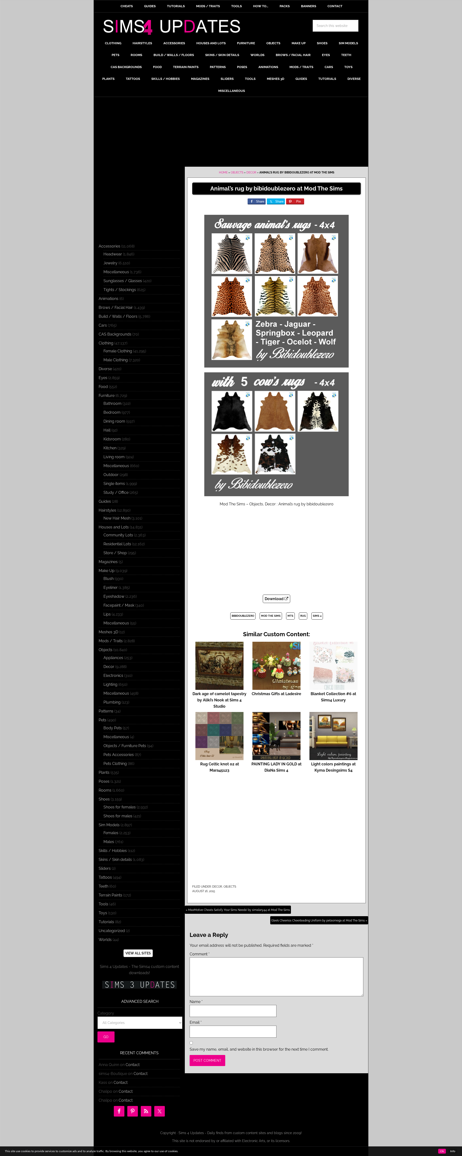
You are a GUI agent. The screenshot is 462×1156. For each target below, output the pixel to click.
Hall (106, 430)
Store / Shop (115, 553)
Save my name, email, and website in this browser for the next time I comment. (259, 1049)
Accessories (109, 246)
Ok (442, 1151)
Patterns (106, 711)
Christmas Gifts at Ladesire (276, 694)
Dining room (114, 421)
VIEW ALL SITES (138, 953)
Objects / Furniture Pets (124, 745)
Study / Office (115, 492)
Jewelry (110, 263)
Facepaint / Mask (118, 605)
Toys (103, 913)
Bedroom (112, 412)
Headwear (112, 254)
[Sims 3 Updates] (139, 984)
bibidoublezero (243, 615)
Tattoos (105, 877)
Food (103, 386)
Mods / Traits (111, 641)
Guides (105, 501)
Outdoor (111, 474)
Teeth (103, 886)
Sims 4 (317, 615)
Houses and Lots (114, 527)
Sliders (105, 868)
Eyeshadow (113, 596)
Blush (108, 578)
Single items (114, 483)
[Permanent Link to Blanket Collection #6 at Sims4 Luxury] (333, 687)
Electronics (113, 675)
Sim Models (109, 825)
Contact (133, 1064)
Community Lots (118, 535)
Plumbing (112, 702)
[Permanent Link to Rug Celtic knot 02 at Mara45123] (219, 758)
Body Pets (112, 728)
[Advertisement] (231, 133)
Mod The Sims (271, 615)
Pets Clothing (115, 763)
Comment (200, 954)
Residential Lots (117, 544)
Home (223, 172)
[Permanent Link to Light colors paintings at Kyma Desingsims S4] (333, 758)
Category (105, 1013)
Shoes (104, 799)
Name (196, 1001)
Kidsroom (112, 439)
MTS (290, 615)
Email (196, 1022)
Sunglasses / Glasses (122, 281)
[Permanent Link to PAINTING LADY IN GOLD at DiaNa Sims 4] (276, 758)
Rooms (105, 790)
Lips (107, 614)
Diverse (105, 369)
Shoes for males (117, 816)
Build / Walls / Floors (118, 316)
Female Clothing (117, 351)
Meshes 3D (108, 632)
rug (303, 615)
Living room (114, 457)
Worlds (105, 939)
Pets (102, 720)
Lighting (110, 684)
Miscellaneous (116, 272)
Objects (237, 172)
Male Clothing (115, 360)
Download (274, 599)
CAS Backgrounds (115, 334)
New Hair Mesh (116, 518)
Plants (104, 772)
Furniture (107, 395)
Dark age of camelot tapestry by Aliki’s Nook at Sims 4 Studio (219, 700)
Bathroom (112, 403)
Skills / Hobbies (113, 850)
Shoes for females (119, 807)
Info (452, 1151)
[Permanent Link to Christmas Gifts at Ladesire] (276, 687)
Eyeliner (110, 587)
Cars (103, 325)
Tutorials (106, 922)
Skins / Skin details (115, 859)
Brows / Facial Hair (116, 307)
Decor (251, 172)
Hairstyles (107, 510)
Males (108, 841)
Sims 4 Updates (174, 28)
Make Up (107, 570)
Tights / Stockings (119, 289)
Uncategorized (112, 930)
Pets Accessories (118, 754)
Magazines (108, 561)
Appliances (113, 657)
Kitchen (109, 448)
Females (110, 833)
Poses (104, 781)
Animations (108, 298)
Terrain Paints (110, 895)
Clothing (106, 343)
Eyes (103, 377)
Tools (103, 904)
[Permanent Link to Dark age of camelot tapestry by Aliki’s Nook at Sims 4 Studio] (219, 687)
